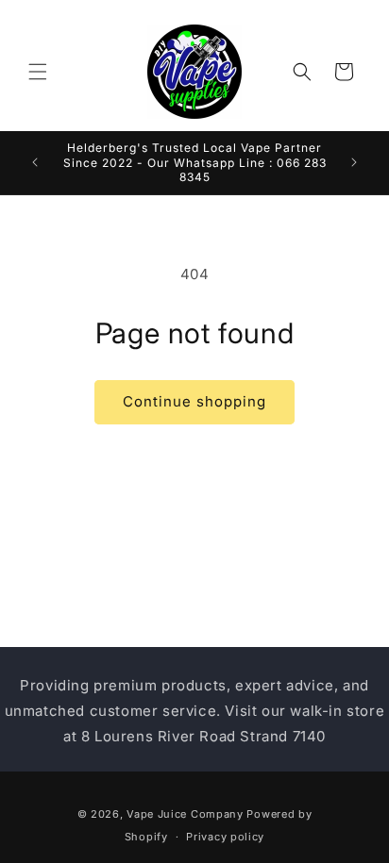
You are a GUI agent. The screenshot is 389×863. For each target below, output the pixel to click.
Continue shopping (194, 401)
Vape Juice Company (185, 814)
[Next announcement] (354, 162)
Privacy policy (225, 836)
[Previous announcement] (35, 162)
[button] (38, 71)
